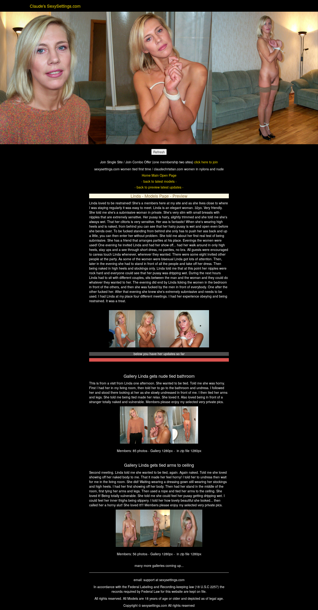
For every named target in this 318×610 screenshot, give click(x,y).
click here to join (206, 162)
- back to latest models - (159, 181)
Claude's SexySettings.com (55, 6)
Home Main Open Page (159, 175)
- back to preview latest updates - (159, 187)
